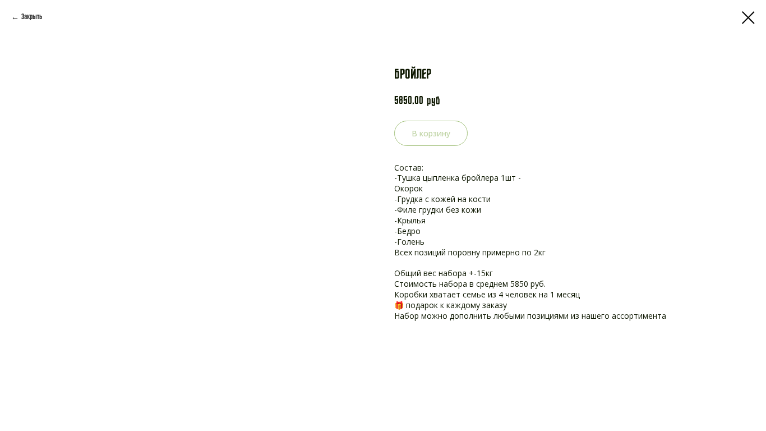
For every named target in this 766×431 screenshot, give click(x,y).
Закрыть (31, 17)
